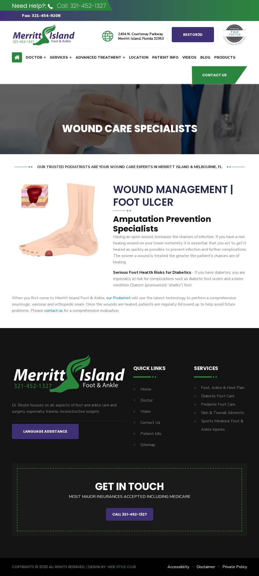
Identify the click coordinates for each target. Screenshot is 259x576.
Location (138, 57)
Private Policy (234, 567)
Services (59, 57)
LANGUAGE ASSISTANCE (45, 431)
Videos (189, 57)
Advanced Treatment (98, 57)
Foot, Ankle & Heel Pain (222, 387)
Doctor (34, 57)
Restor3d (193, 34)
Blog (205, 57)
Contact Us (214, 75)
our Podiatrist (118, 298)
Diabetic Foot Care (217, 396)
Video (145, 411)
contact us (53, 310)
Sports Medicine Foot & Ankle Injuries (222, 425)
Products (224, 57)
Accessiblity (178, 567)
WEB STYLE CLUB (121, 566)
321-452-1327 (88, 6)
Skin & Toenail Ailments (222, 413)
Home (145, 389)
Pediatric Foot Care (218, 404)
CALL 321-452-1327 (129, 514)
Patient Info (165, 57)
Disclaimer (206, 567)
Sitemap (147, 445)
